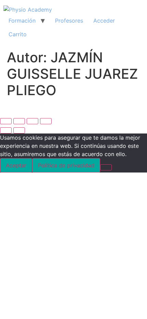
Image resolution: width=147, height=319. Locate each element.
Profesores (69, 20)
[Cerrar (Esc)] (46, 121)
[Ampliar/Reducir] (6, 121)
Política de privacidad (66, 165)
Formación (22, 20)
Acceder (104, 20)
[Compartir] (32, 121)
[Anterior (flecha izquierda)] (6, 130)
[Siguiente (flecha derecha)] (19, 130)
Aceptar (16, 165)
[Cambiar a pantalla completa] (19, 121)
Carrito (18, 34)
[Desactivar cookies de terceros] (106, 167)
